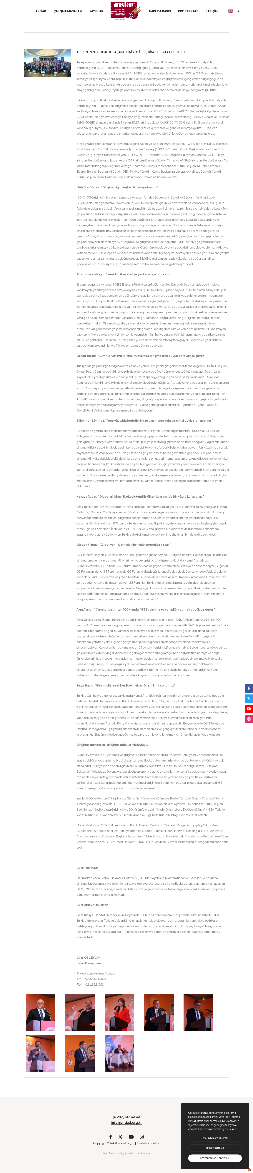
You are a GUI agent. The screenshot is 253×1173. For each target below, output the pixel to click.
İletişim (212, 11)
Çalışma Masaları (68, 11)
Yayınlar (96, 11)
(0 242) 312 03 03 (126, 1116)
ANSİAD (40, 11)
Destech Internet (140, 1153)
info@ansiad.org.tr (126, 1122)
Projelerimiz (188, 11)
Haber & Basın (160, 11)
